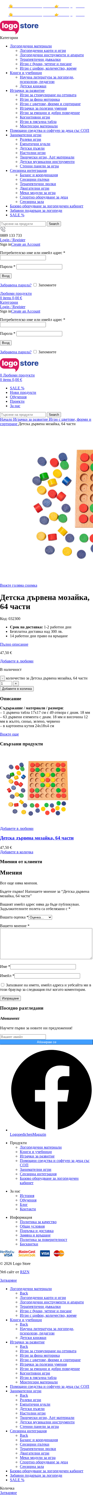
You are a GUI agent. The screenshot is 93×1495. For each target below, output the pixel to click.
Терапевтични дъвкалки (40, 59)
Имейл (7, 976)
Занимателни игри (35, 1169)
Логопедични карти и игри (43, 50)
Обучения (28, 1200)
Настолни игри (33, 153)
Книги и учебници (36, 1152)
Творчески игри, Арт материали (47, 157)
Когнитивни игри (35, 117)
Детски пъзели (32, 148)
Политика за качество (38, 1222)
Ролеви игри (30, 139)
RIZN (25, 1272)
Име (5, 966)
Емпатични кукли (35, 144)
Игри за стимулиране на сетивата (48, 95)
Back (24, 1293)
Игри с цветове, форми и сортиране (50, 104)
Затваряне (8, 1280)
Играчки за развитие (31, 419)
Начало (6, 419)
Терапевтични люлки (38, 184)
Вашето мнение (15, 926)
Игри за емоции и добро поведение (50, 113)
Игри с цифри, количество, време (48, 68)
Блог (24, 1204)
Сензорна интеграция (38, 1174)
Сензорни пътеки (34, 179)
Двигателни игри (34, 188)
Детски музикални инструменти (47, 161)
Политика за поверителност (43, 1239)
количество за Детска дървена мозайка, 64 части (47, 678)
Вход (6, 276)
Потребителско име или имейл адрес (32, 253)
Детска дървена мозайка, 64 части (37, 837)
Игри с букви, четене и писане (46, 64)
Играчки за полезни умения (43, 108)
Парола (7, 266)
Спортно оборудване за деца (44, 197)
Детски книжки (33, 86)
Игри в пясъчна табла (38, 122)
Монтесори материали (39, 126)
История (27, 1196)
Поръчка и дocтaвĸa (37, 1231)
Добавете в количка (17, 689)
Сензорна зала (32, 201)
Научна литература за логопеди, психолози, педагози (47, 79)
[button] (16, 852)
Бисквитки (29, 1244)
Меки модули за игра (38, 193)
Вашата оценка (14, 917)
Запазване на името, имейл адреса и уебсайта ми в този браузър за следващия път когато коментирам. (45, 987)
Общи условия (32, 1226)
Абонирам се (46, 1042)
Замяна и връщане (35, 1235)
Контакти (28, 1209)
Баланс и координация (39, 175)
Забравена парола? (15, 285)
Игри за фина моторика (40, 99)
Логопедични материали (41, 1147)
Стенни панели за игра (39, 166)
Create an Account (25, 244)
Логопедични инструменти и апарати (52, 55)
